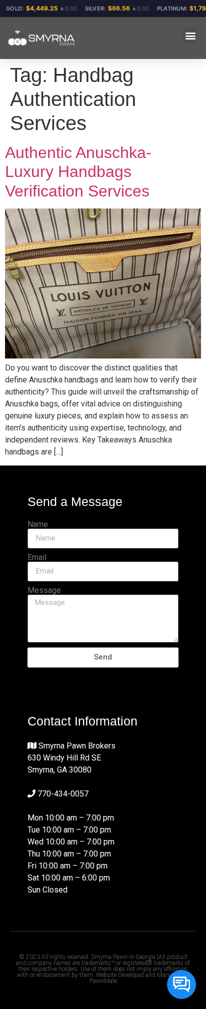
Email (37, 558)
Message (44, 590)
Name (38, 524)
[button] (190, 35)
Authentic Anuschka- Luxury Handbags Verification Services (78, 172)
